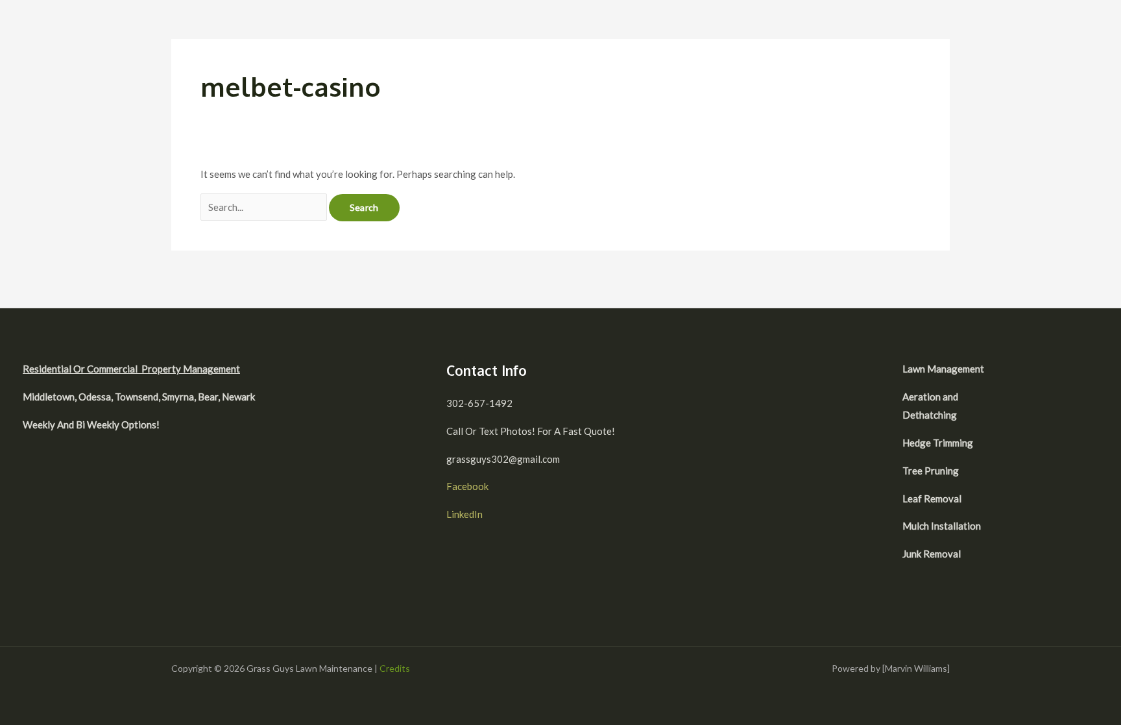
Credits (395, 668)
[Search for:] (264, 207)
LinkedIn (464, 514)
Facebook (467, 486)
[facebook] (1035, 370)
